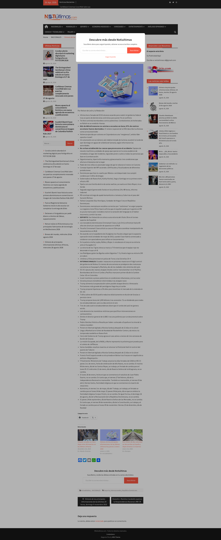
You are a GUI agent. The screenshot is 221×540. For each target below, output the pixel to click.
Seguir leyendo (110, 57)
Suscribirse (134, 50)
